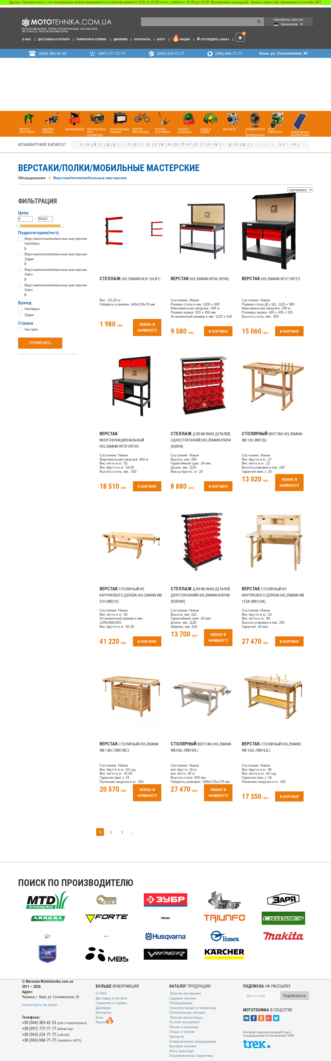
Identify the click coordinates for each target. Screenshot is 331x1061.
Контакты (142, 39)
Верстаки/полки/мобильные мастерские (90, 178)
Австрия (31, 329)
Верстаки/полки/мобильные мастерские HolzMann (56, 241)
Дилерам (120, 39)
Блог (161, 39)
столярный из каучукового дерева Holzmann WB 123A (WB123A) (273, 595)
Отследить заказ (214, 39)
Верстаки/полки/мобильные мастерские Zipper (56, 256)
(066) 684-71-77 (228, 53)
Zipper (29, 315)
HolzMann (32, 309)
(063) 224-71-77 (170, 53)
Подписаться (294, 996)
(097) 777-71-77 (111, 53)
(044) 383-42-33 (52, 53)
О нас (26, 39)
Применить (40, 342)
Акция (185, 39)
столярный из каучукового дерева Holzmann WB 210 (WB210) (131, 595)
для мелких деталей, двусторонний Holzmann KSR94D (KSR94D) (201, 595)
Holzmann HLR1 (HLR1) (130, 279)
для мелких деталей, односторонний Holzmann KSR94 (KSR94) (201, 440)
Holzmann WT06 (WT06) (200, 279)
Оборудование (32, 178)
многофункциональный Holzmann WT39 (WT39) (122, 440)
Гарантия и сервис (91, 39)
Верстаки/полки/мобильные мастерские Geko (56, 272)
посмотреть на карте (39, 1005)
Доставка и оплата (54, 39)
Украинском (289, 24)
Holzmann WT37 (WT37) (271, 279)
